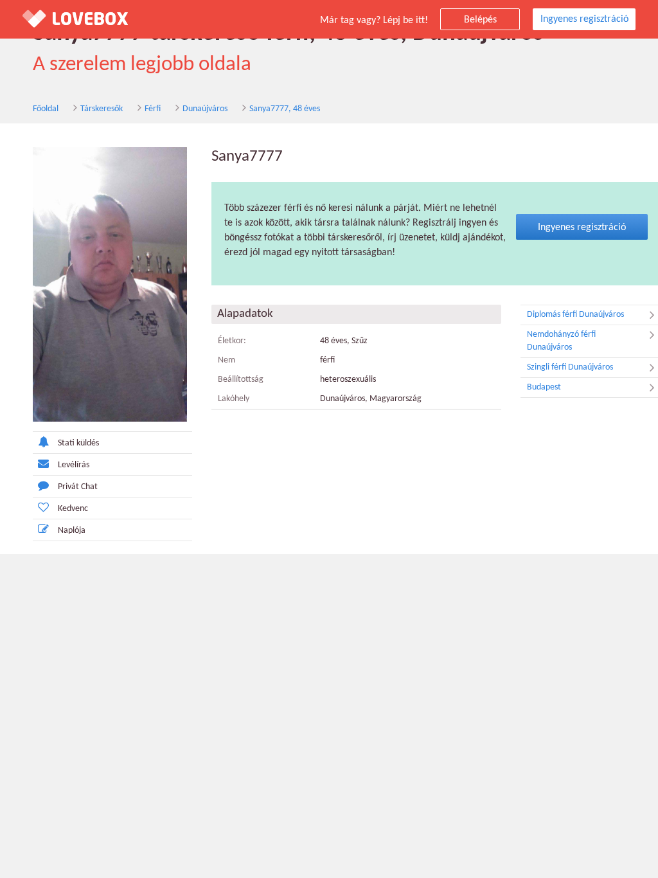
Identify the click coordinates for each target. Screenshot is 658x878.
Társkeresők (101, 109)
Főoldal (45, 109)
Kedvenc (73, 509)
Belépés (480, 20)
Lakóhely (233, 399)
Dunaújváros (204, 109)
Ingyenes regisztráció (584, 19)
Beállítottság (240, 379)
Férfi (153, 109)
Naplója (71, 530)
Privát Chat (78, 487)
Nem (226, 360)
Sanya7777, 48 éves (284, 109)
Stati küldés (78, 443)
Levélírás (73, 465)
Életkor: (232, 341)
